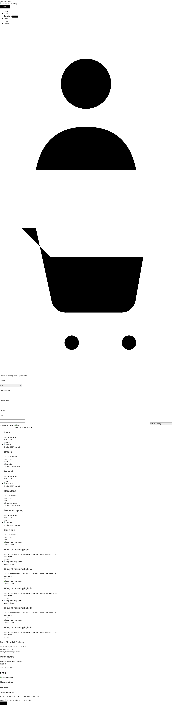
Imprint (2, 700)
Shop (6, 19)
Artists (6, 13)
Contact (6, 24)
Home (6, 11)
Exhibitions (8, 16)
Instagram (10, 692)
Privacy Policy (26, 700)
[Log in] (86, 198)
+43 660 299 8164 (6, 649)
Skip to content (5, 1)
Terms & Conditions (13, 700)
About (6, 21)
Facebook (3, 692)
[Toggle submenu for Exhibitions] (15, 17)
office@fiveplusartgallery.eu (10, 652)
